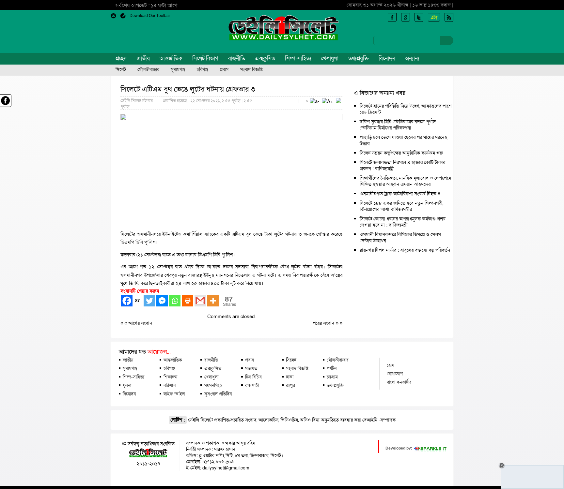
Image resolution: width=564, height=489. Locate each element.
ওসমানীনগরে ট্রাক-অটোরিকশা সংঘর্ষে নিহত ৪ (400, 193)
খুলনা (127, 385)
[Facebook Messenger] (162, 300)
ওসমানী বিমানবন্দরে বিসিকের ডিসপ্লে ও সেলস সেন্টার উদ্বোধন (400, 237)
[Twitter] (149, 300)
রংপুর (290, 385)
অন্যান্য (412, 58)
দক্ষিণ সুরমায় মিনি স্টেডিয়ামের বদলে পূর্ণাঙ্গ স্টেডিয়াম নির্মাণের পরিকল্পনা (398, 124)
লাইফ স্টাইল (174, 393)
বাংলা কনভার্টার (399, 382)
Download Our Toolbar (150, 15)
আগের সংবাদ (140, 323)
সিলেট (121, 70)
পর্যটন (332, 368)
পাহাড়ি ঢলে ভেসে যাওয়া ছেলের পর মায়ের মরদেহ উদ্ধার (403, 140)
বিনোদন (387, 58)
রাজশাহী (252, 385)
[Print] (187, 300)
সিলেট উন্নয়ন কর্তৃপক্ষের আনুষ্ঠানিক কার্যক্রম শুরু (401, 153)
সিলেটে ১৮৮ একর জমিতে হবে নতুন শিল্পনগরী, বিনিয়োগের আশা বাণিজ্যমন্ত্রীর (401, 206)
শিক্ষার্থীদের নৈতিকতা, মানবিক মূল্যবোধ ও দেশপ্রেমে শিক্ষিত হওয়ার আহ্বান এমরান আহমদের (405, 181)
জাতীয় (143, 58)
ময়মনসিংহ (213, 385)
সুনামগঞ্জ (178, 70)
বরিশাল (170, 385)
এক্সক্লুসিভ (265, 58)
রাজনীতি (236, 58)
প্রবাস (224, 70)
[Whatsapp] (174, 300)
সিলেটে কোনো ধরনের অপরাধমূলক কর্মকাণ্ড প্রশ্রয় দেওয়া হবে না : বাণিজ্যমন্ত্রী (403, 221)
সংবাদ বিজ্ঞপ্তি (251, 70)
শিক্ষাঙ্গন (170, 376)
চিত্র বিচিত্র (253, 376)
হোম (390, 365)
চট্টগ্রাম (332, 376)
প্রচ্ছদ (121, 58)
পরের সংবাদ (324, 323)
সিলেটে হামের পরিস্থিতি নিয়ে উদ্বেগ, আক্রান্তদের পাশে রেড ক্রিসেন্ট (405, 109)
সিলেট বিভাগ (205, 58)
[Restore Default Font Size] (338, 101)
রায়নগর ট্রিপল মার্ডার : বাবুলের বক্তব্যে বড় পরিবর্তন (405, 250)
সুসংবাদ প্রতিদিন (218, 393)
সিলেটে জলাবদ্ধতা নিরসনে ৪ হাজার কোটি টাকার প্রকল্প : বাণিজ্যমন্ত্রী (402, 165)
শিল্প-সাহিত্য (298, 58)
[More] (213, 300)
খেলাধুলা (329, 58)
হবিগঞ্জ (202, 70)
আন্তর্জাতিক (171, 58)
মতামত (251, 368)
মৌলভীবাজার (148, 70)
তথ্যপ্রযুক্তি (358, 58)
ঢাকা (289, 376)
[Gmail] (200, 300)
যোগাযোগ (395, 373)
